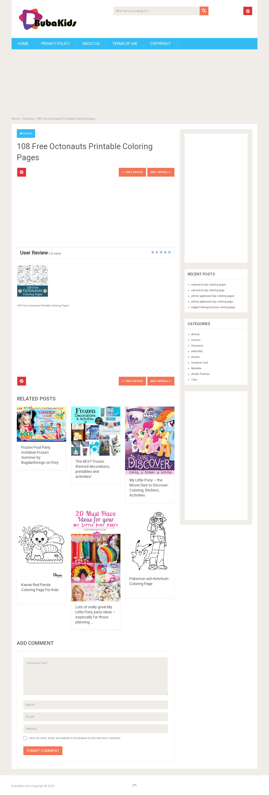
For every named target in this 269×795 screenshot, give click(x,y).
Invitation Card (199, 362)
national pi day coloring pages (208, 284)
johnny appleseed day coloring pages (212, 296)
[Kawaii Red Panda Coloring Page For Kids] (41, 544)
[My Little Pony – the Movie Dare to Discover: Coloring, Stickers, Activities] (149, 440)
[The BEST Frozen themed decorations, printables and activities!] (95, 431)
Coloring (27, 118)
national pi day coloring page (207, 290)
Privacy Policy (55, 43)
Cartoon (27, 133)
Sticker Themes (200, 374)
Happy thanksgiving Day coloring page (213, 307)
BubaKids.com (21, 786)
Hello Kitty (197, 351)
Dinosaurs (197, 345)
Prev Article (134, 172)
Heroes (195, 357)
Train (194, 379)
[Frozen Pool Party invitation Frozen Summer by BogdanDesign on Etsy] (41, 424)
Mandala (196, 368)
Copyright (160, 43)
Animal (195, 334)
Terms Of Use (124, 43)
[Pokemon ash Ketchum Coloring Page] (149, 541)
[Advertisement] (134, 84)
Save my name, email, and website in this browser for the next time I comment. (75, 738)
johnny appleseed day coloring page (212, 301)
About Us (91, 43)
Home (23, 43)
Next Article (159, 172)
